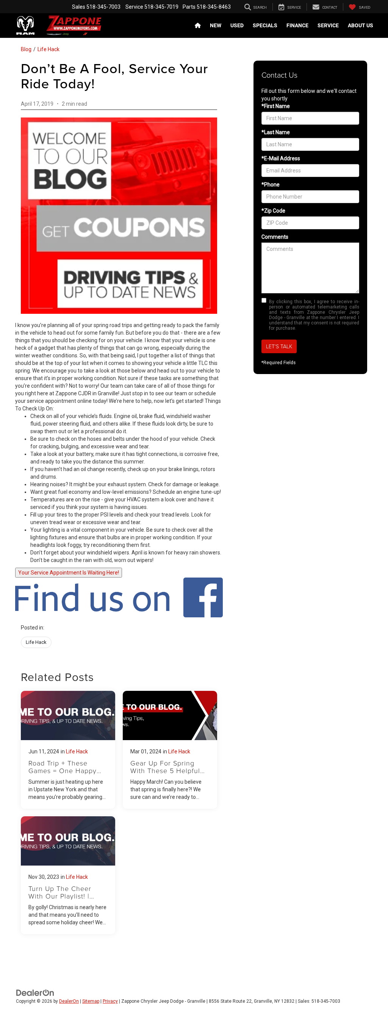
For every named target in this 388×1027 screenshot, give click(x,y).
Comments (274, 237)
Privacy (110, 1001)
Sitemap (90, 1001)
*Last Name (275, 132)
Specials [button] (265, 25)
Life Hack (48, 49)
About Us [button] (360, 25)
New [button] (215, 25)
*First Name (275, 106)
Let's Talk (279, 346)
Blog (26, 49)
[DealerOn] (35, 992)
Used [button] (237, 25)
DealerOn (69, 1001)
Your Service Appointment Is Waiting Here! (68, 573)
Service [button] (328, 25)
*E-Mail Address (280, 158)
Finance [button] (297, 25)
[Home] (197, 25)
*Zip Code (273, 211)
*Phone (270, 185)
